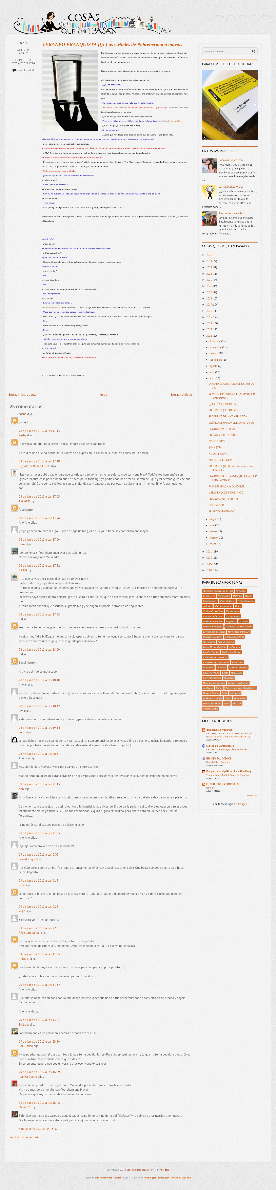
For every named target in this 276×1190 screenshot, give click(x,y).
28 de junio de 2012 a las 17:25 (39, 496)
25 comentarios (25, 69)
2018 (209, 298)
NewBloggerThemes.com (156, 1177)
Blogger (241, 804)
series (227, 703)
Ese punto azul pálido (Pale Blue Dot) (228, 771)
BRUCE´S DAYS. (217, 441)
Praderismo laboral (231, 652)
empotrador (240, 698)
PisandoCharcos (226, 641)
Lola (21, 885)
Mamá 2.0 (25, 1107)
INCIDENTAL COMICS (218, 758)
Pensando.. (241, 590)
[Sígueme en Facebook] (231, 20)
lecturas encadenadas (238, 683)
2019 (209, 292)
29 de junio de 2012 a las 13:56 (39, 1041)
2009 (209, 564)
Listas (225, 672)
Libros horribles (211, 672)
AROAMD (24, 501)
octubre (214, 353)
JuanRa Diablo (28, 1077)
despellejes (231, 621)
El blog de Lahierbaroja (220, 746)
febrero (214, 537)
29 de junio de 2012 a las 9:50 (38, 928)
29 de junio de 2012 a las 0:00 (38, 854)
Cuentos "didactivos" (213, 616)
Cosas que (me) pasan (136, 1169)
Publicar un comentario (24, 1137)
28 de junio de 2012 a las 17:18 (39, 461)
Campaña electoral (234, 636)
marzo (213, 531)
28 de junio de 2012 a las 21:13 (39, 784)
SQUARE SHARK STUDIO (34, 466)
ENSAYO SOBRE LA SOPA (222, 435)
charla (228, 698)
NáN (21, 789)
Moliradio (229, 677)
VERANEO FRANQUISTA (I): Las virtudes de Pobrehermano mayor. (112, 44)
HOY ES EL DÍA (216, 505)
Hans (22, 544)
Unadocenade (232, 611)
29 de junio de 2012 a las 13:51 (39, 1020)
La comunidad (233, 616)
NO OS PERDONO (218, 454)
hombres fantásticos (212, 626)
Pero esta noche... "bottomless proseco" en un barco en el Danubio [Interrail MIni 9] (229, 735)
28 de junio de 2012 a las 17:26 (39, 518)
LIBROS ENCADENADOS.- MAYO (226, 492)
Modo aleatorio (227, 600)
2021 (209, 279)
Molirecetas (236, 672)
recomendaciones (246, 600)
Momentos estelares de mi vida (218, 590)
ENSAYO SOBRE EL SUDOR (223, 499)
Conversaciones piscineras (216, 662)
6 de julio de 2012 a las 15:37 (38, 1129)
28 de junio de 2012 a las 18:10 (39, 680)
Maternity (237, 595)
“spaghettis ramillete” (172, 121)
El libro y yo (209, 595)
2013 (209, 329)
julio (212, 372)
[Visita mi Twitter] (219, 20)
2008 (209, 570)
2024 (209, 261)
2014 (209, 323)
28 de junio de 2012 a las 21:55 (39, 833)
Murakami (235, 693)
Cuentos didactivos (238, 667)
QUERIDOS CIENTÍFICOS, (222, 404)
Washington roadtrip (213, 621)
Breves (219, 688)
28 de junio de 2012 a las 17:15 (39, 431)
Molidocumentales (223, 606)
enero (213, 544)
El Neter (24, 959)
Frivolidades (224, 595)
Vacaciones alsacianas (214, 683)
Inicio (103, 394)
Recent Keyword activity (214, 647)
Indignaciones (210, 600)
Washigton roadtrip (212, 698)
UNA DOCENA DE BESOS (222, 429)
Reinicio (210, 787)
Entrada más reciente (23, 394)
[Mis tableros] (265, 20)
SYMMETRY (215, 447)
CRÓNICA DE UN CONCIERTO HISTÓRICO (231, 422)
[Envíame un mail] (242, 20)
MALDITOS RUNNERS (220, 460)
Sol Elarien (26, 1046)
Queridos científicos (212, 636)
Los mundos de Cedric (214, 631)
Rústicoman (237, 662)
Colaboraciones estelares (215, 657)
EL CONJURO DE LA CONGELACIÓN (228, 416)
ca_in (22, 732)
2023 (209, 267)
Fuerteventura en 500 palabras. (240, 688)
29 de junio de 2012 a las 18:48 (39, 1103)
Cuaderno (221, 667)
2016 (209, 311)
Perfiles (248, 595)
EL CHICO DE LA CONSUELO (222, 784)
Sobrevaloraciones (212, 677)
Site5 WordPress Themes (108, 1177)
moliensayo (234, 647)
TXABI (23, 570)
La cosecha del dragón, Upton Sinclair (227, 749)
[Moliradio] (254, 20)
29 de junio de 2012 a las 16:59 (39, 1072)
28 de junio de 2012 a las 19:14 (39, 728)
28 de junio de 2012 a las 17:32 (39, 565)
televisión (237, 703)
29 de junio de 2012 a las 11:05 (39, 954)
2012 (209, 335)
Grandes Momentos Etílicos (238, 626)
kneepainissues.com (181, 1177)
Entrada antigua (181, 394)
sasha (22, 414)
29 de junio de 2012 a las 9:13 (38, 880)
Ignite (224, 693)
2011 (209, 551)
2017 (209, 304)
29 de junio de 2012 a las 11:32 (39, 985)
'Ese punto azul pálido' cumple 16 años (227, 774)
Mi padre (243, 621)
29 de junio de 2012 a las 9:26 (38, 907)
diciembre (215, 341)
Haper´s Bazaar (211, 693)
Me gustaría (209, 641)
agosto (214, 366)
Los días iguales (211, 652)
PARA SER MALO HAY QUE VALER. (227, 486)
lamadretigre (27, 859)
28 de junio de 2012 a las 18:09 (39, 649)
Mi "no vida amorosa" (239, 631)
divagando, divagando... (220, 730)
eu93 (22, 911)
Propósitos (208, 667)
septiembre (216, 359)
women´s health (210, 708)
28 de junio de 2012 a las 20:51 (39, 754)
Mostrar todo (252, 795)
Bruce (238, 606)
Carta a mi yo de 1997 (231, 160)
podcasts (207, 606)
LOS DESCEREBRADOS (231, 186)
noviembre (216, 347)
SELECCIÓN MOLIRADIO (222, 511)
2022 (209, 273)
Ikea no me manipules (231, 213)
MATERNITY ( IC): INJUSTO (223, 410)
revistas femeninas (212, 703)
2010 (209, 557)
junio (213, 378)
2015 (209, 317)
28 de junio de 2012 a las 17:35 (39, 614)
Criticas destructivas (213, 611)
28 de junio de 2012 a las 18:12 (39, 706)
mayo (213, 519)
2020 (209, 286)
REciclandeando (29, 933)
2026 (209, 255)
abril (212, 525)
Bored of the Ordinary (218, 762)
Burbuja (24, 1024)
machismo (208, 688)
